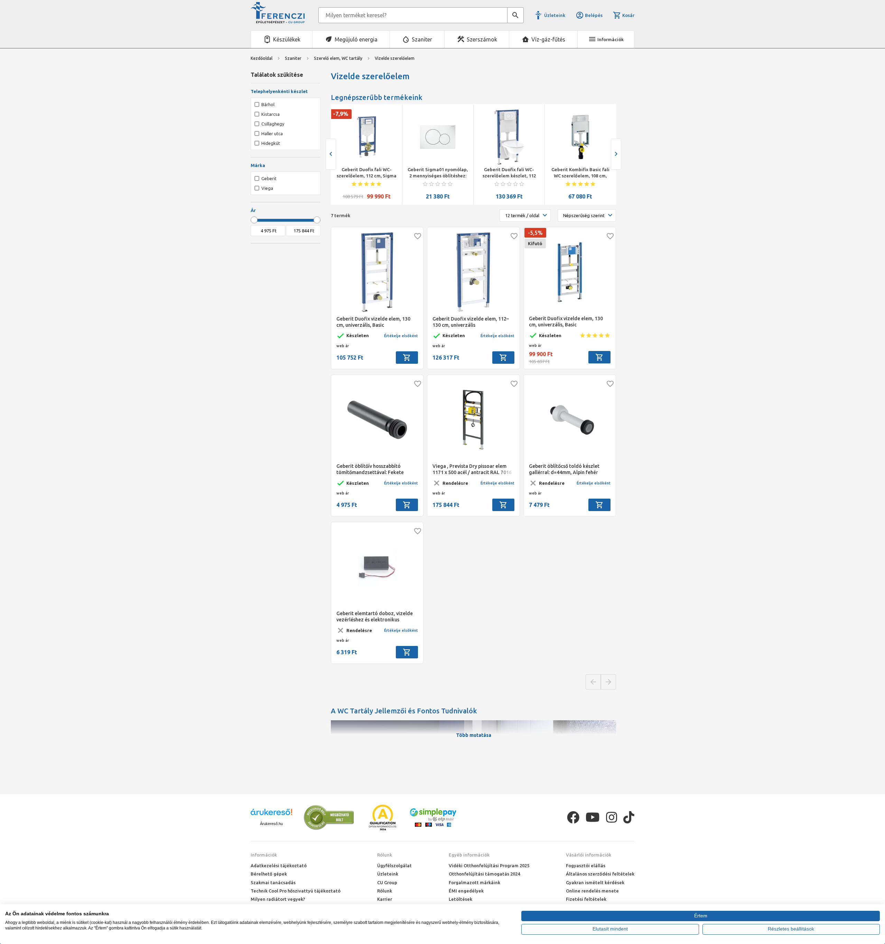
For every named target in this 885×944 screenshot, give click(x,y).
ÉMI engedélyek (466, 890)
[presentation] (331, 154)
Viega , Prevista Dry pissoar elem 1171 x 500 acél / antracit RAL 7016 (472, 469)
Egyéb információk (469, 854)
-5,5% (535, 233)
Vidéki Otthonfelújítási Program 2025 (489, 865)
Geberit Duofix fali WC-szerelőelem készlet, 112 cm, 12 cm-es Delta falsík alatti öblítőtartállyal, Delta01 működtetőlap (509, 173)
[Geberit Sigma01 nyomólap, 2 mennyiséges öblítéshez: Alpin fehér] (437, 137)
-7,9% (340, 114)
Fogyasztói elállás (585, 865)
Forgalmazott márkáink (474, 882)
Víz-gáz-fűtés (548, 39)
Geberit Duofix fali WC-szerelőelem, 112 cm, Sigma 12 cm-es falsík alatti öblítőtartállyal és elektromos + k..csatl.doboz (367, 173)
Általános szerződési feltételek (600, 873)
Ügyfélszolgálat (394, 865)
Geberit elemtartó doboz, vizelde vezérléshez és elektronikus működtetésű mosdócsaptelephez (374, 617)
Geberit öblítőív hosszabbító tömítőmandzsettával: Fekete (370, 469)
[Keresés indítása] (515, 15)
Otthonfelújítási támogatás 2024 (484, 873)
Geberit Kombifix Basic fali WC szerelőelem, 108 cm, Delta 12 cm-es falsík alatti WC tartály (580, 173)
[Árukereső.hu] (271, 814)
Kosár (628, 15)
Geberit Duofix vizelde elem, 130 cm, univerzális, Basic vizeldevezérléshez (373, 322)
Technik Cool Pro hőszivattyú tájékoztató (296, 890)
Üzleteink (554, 15)
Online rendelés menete (592, 890)
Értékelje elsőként (401, 336)
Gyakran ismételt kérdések (595, 882)
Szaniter (422, 39)
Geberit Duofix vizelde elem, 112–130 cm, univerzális (470, 322)
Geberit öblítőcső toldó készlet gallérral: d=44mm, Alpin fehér (564, 469)
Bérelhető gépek (269, 873)
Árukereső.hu (271, 824)
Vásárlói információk (588, 854)
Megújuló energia (356, 39)
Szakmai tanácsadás (273, 882)
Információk (264, 854)
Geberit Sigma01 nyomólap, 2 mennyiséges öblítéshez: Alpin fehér (438, 173)
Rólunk (384, 854)
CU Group (387, 882)
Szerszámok (482, 39)
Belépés (594, 15)
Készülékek (286, 39)
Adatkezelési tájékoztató (279, 865)
